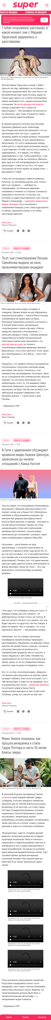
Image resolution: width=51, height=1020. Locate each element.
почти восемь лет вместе (30, 104)
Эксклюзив (42, 1017)
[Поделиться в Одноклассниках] (28, 230)
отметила (7, 797)
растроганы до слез (12, 344)
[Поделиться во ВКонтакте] (18, 230)
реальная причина (39, 685)
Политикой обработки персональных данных (18, 19)
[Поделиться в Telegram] (23, 230)
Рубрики (26, 1017)
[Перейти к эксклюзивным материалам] (25, 12)
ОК (44, 20)
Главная (9, 1017)
